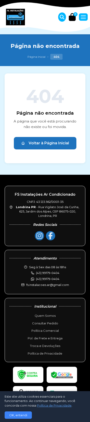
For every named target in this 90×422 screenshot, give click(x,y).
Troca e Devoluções (45, 346)
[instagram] (39, 235)
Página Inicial (36, 56)
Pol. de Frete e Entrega (45, 338)
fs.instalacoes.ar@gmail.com (47, 285)
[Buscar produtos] (62, 17)
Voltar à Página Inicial (49, 143)
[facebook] (50, 235)
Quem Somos (45, 315)
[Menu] (83, 17)
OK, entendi (18, 415)
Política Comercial (45, 330)
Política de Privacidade (45, 353)
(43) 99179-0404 (47, 279)
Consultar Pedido (45, 323)
